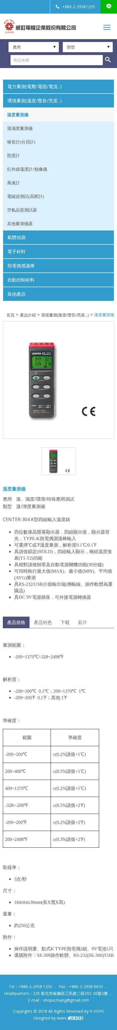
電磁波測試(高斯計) (25, 196)
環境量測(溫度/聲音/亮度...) (65, 315)
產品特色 (43, 622)
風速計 (13, 182)
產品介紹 (28, 315)
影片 (82, 622)
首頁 (10, 315)
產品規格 (16, 622)
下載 (65, 622)
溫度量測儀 (17, 114)
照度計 (13, 155)
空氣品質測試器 (22, 210)
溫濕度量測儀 (20, 128)
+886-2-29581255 (78, 6)
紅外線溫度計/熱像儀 (27, 169)
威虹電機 (40, 26)
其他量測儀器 (20, 223)
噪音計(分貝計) (21, 142)
